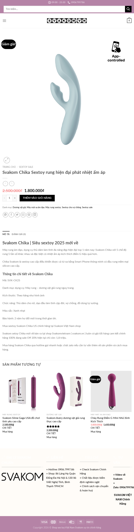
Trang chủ (9, 167)
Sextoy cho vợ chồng (71, 207)
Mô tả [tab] (5, 234)
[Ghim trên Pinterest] (29, 214)
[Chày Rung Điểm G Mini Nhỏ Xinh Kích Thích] (111, 391)
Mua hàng (7, 431)
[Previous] (2, 409)
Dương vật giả (19, 207)
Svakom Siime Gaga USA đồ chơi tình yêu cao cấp (21, 420)
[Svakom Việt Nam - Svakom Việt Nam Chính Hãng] (67, 20)
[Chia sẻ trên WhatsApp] (5, 214)
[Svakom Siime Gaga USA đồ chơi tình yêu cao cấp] (22, 391)
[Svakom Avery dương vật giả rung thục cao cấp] (67, 391)
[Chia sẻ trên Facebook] (11, 214)
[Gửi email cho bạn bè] (23, 214)
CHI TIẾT (7, 428)
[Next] (131, 409)
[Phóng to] (7, 160)
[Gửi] (128, 9)
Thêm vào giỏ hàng (37, 198)
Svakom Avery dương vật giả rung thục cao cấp (66, 420)
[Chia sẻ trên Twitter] (17, 214)
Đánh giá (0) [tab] (19, 234)
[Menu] (4, 21)
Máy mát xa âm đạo (35, 207)
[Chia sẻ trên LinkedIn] (35, 214)
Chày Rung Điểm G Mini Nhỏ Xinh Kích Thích (110, 420)
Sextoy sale (26, 167)
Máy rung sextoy (53, 207)
